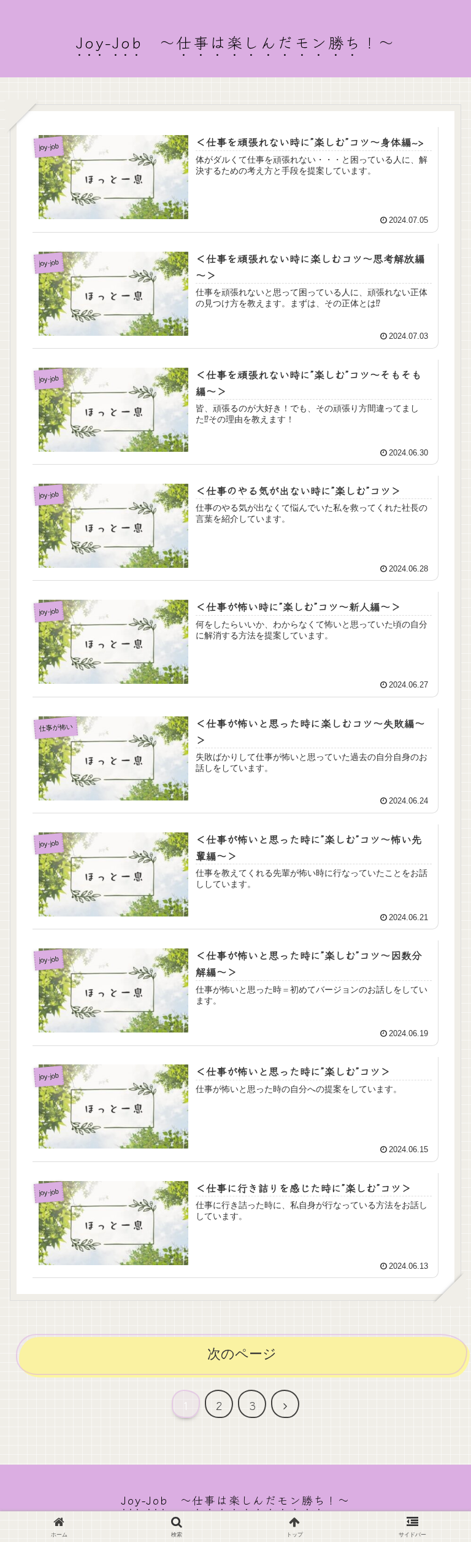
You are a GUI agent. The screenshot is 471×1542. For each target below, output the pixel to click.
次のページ (242, 1354)
